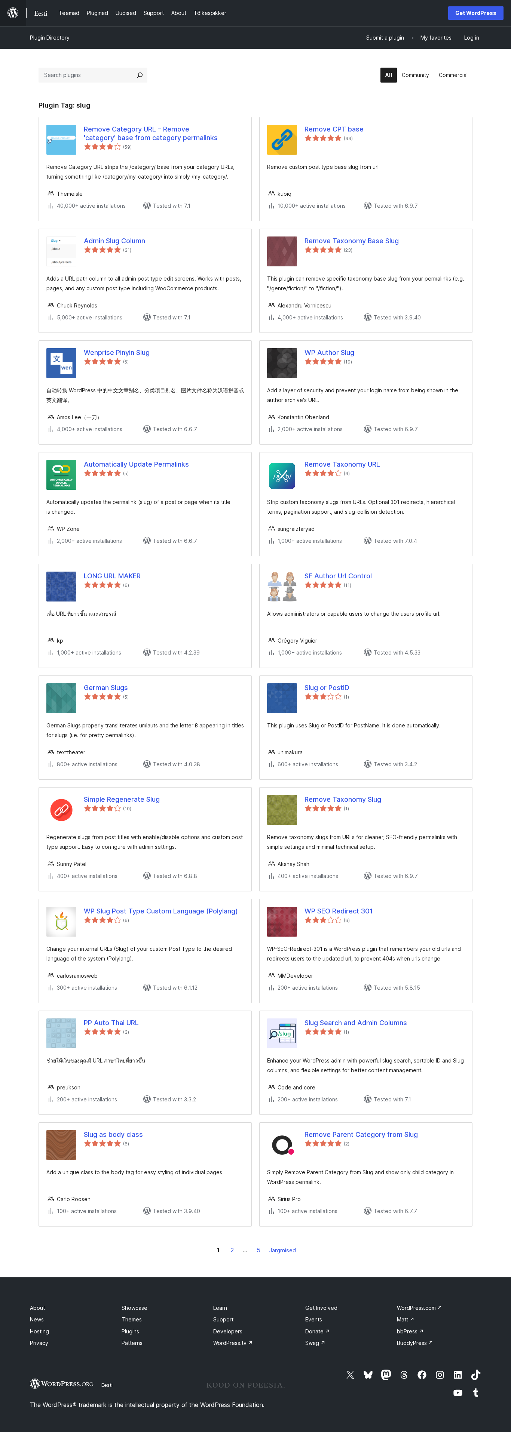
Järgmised (282, 1250)
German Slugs (106, 688)
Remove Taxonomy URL (342, 464)
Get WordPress (475, 13)
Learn (220, 1308)
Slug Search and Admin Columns (356, 1023)
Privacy (39, 1343)
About (37, 1308)
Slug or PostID (327, 688)
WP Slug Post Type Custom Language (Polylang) (161, 911)
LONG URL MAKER (112, 576)
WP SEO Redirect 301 (339, 911)
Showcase (134, 1308)
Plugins (130, 1331)
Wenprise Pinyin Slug (117, 352)
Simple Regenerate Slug (122, 799)
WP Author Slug (329, 352)
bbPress (410, 1331)
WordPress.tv (233, 1343)
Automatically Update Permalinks (136, 464)
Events (313, 1319)
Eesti (107, 1385)
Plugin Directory (50, 37)
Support (223, 1319)
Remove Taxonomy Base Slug (352, 241)
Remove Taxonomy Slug (343, 799)
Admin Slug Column (114, 241)
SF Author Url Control (338, 576)
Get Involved (321, 1308)
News (37, 1319)
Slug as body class (113, 1134)
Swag (315, 1343)
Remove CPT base (334, 129)
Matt (405, 1319)
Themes (132, 1319)
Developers (227, 1331)
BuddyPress (415, 1343)
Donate (317, 1331)
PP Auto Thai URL (111, 1023)
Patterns (132, 1343)
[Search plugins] (139, 75)
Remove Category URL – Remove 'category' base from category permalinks (151, 133)
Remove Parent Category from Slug (361, 1134)
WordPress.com (419, 1308)
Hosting (39, 1331)
